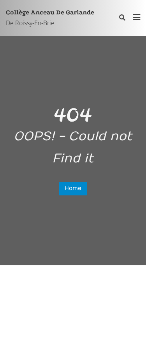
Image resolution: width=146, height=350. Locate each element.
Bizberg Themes (114, 332)
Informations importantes (75, 294)
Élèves (71, 283)
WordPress (24, 332)
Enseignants (114, 283)
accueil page (28, 283)
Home (73, 188)
